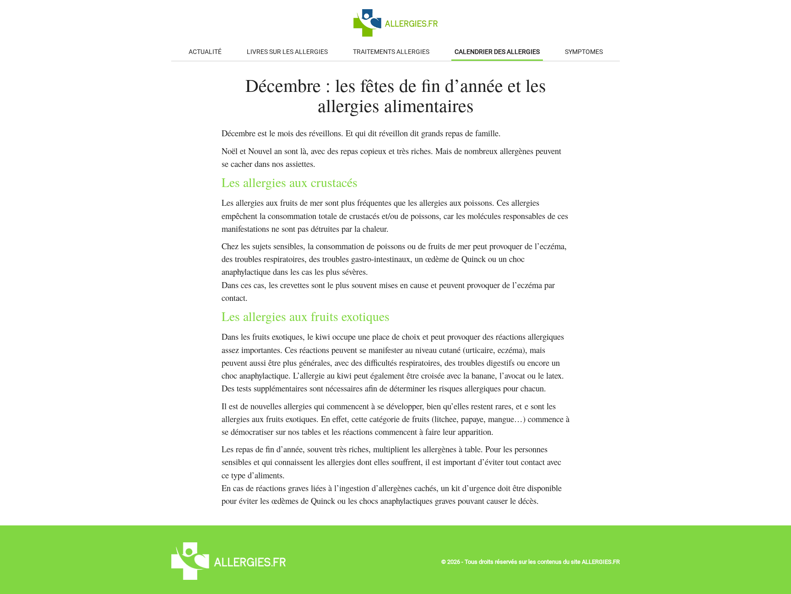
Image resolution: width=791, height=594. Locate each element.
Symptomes (584, 52)
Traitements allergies (391, 52)
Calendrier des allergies (497, 52)
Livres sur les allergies (287, 52)
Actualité (205, 52)
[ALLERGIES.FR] (228, 577)
